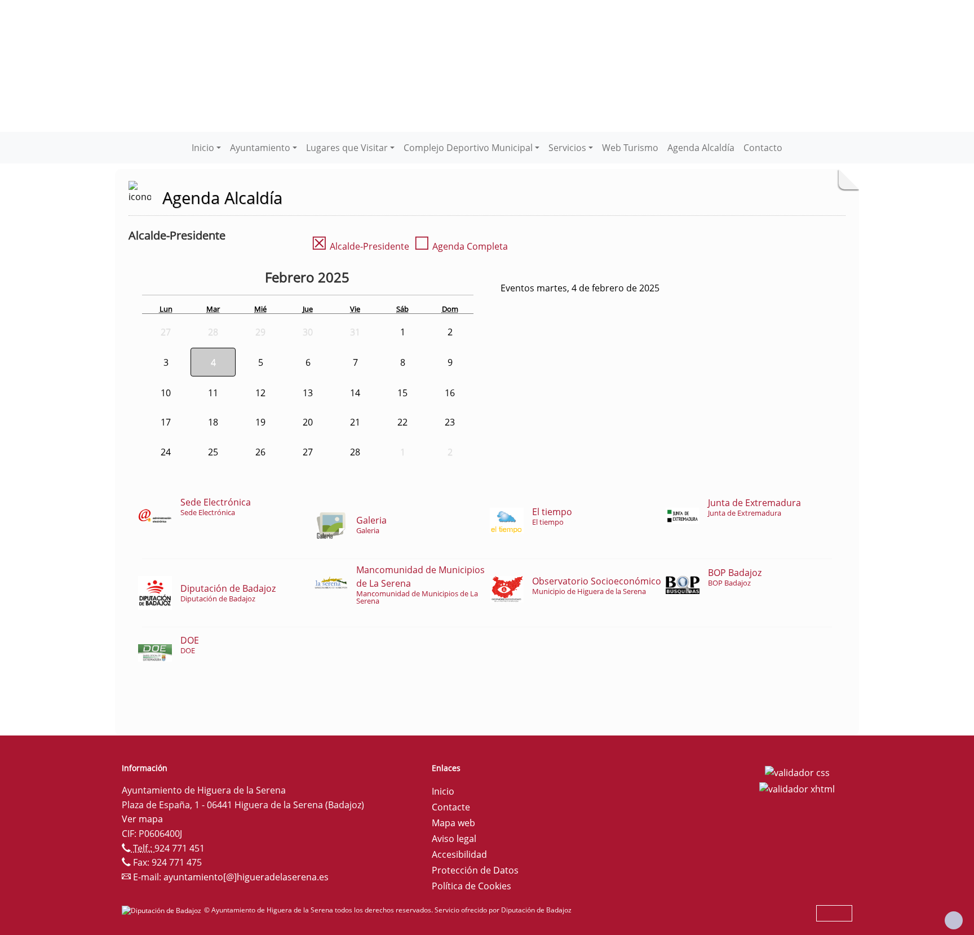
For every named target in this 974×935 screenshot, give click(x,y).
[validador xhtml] (797, 788)
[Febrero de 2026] (361, 279)
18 (213, 422)
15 (402, 393)
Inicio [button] (203, 147)
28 (355, 452)
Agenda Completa (461, 246)
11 (213, 393)
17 (166, 422)
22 (402, 422)
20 (308, 422)
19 (260, 422)
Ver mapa (142, 819)
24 (166, 452)
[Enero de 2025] (256, 279)
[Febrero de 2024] (235, 279)
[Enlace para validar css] (797, 771)
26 (260, 452)
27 (308, 452)
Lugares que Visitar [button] (347, 147)
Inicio (443, 791)
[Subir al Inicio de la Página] (954, 920)
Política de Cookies (471, 886)
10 (166, 393)
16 (450, 393)
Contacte (451, 807)
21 (355, 422)
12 (260, 393)
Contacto (762, 147)
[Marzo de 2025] (377, 279)
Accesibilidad (459, 854)
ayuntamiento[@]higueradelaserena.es (246, 877)
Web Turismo (630, 147)
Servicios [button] (567, 147)
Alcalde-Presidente (360, 246)
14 (355, 393)
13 (308, 393)
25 (213, 452)
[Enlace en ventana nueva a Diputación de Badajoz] (163, 910)
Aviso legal (454, 838)
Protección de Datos (475, 870)
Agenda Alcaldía (700, 147)
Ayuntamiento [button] (260, 147)
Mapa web (453, 823)
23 (450, 422)
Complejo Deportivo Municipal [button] (468, 147)
